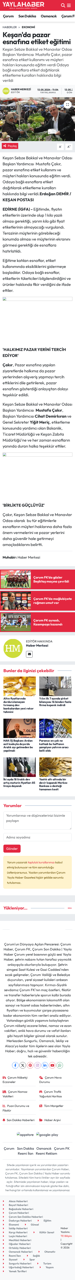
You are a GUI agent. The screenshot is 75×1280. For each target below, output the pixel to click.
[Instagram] (37, 1065)
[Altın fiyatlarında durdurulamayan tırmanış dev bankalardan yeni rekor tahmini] (19, 686)
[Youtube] (52, 1065)
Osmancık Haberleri (20, 1251)
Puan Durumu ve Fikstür (16, 1108)
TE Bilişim (66, 1235)
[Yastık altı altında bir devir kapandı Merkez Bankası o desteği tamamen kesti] (55, 767)
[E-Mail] (29, 654)
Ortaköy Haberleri (19, 1247)
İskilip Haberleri (18, 1228)
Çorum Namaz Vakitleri (15, 1094)
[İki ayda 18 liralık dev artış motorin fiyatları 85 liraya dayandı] (19, 767)
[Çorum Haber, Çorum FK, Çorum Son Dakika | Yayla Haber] (23, 5)
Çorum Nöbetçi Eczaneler (15, 1080)
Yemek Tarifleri (17, 1271)
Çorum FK (62, 1148)
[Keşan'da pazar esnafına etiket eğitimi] (37, 119)
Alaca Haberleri (18, 1201)
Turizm (47, 1263)
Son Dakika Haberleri (20, 1120)
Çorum (8, 16)
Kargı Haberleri (17, 1232)
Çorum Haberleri (18, 1212)
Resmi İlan (25, 1153)
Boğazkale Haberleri (20, 1209)
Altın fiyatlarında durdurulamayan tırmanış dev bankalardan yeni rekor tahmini (18, 705)
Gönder (12, 848)
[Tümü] (70, 908)
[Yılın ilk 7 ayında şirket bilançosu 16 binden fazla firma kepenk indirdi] (55, 686)
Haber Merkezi (37, 645)
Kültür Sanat (46, 1232)
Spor (32, 1259)
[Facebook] (15, 1065)
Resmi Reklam (46, 1153)
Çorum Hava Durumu (50, 1080)
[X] (22, 1065)
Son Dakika (27, 16)
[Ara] (63, 5)
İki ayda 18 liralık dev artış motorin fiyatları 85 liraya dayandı (19, 783)
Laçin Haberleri (17, 1236)
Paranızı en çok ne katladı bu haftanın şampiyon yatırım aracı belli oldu (54, 745)
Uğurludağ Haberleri (21, 1267)
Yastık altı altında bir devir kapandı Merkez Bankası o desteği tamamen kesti (53, 784)
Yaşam (49, 1267)
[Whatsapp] (59, 1065)
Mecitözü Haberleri (19, 1240)
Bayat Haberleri (18, 1205)
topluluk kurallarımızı (41, 862)
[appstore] (25, 1135)
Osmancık (49, 16)
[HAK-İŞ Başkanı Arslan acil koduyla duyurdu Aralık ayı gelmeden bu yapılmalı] (19, 728)
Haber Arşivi (52, 1120)
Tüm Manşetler (53, 1106)
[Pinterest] (30, 1065)
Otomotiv (49, 1251)
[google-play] (47, 1135)
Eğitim (47, 1220)
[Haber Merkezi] (13, 648)
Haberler (10, 27)
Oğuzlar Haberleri (19, 1243)
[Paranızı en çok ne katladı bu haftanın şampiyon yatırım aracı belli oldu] (55, 728)
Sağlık (36, 1255)
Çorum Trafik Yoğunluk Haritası (50, 1094)
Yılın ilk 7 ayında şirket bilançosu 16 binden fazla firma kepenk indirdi (55, 702)
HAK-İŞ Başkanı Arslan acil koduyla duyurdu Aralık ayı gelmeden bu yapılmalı (18, 745)
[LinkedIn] (45, 1065)
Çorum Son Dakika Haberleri (25, 1216)
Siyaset (12, 1259)
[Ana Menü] (69, 5)
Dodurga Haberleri (20, 1220)
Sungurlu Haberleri (19, 1263)
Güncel (34, 1224)
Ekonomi (28, 27)
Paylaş (12, 146)
